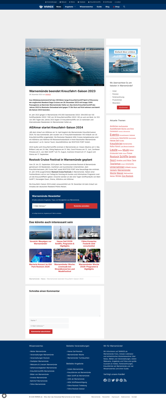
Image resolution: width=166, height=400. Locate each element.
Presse (129, 153)
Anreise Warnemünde (38, 378)
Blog (107, 7)
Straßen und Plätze (123, 160)
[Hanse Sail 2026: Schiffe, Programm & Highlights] (64, 238)
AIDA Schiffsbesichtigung (77, 382)
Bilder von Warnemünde (39, 374)
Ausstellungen (115, 129)
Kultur (112, 146)
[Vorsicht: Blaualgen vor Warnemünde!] (40, 238)
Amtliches (114, 126)
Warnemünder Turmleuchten (78, 358)
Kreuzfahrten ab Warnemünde (79, 372)
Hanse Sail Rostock (74, 351)
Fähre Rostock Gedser (76, 389)
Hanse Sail (114, 140)
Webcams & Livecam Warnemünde (43, 364)
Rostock (114, 156)
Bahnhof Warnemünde (38, 381)
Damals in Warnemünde (124, 131)
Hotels (115, 364)
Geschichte (123, 138)
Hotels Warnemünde (75, 369)
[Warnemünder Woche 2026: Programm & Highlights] (89, 261)
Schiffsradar (108, 2)
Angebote (69, 7)
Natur (131, 150)
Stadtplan (82, 2)
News (58, 7)
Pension (115, 94)
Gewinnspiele (132, 138)
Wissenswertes (86, 7)
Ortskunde (114, 153)
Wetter (73, 2)
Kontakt (134, 397)
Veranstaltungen (52, 2)
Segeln (132, 156)
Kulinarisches (127, 143)
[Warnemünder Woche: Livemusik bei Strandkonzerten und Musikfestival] (64, 261)
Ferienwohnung (118, 97)
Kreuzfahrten (116, 143)
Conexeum (114, 131)
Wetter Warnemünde (38, 351)
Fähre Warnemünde (37, 384)
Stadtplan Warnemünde (39, 361)
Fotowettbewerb (124, 135)
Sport (113, 160)
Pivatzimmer (117, 100)
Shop (117, 7)
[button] (4, 396)
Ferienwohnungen (126, 364)
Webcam (63, 2)
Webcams (107, 361)
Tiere (134, 160)
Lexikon (118, 2)
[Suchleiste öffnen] (124, 7)
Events (114, 134)
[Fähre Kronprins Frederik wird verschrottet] (89, 238)
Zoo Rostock (127, 176)
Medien (120, 150)
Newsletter (106, 397)
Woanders (116, 103)
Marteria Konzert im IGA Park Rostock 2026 (40, 265)
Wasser (120, 173)
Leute (113, 149)
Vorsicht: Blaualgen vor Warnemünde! (40, 242)
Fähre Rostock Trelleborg (77, 385)
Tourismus (115, 163)
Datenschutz (125, 397)
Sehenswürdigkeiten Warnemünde (43, 368)
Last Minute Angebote (127, 146)
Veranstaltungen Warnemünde (42, 355)
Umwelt (123, 164)
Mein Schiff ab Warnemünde (78, 376)
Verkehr (113, 170)
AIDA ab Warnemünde (75, 379)
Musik (126, 150)
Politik (120, 153)
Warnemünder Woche (75, 355)
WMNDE (49, 6)
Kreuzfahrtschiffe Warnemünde (42, 371)
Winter (118, 176)
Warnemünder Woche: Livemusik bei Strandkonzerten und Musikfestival (64, 267)
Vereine (134, 167)
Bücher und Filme (127, 129)
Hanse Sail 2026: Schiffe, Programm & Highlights (64, 243)
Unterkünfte (129, 164)
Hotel (114, 91)
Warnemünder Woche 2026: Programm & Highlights (89, 266)
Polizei (124, 153)
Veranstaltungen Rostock (40, 358)
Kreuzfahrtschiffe (95, 2)
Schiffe (124, 156)
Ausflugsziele (123, 126)
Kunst (117, 146)
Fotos (126, 361)
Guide (99, 7)
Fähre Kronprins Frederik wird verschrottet (89, 243)
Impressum (115, 397)
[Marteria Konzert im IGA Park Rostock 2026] (40, 261)
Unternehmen (117, 167)
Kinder (122, 140)
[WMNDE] (41, 7)
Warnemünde (34, 279)
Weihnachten (128, 173)
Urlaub (128, 167)
